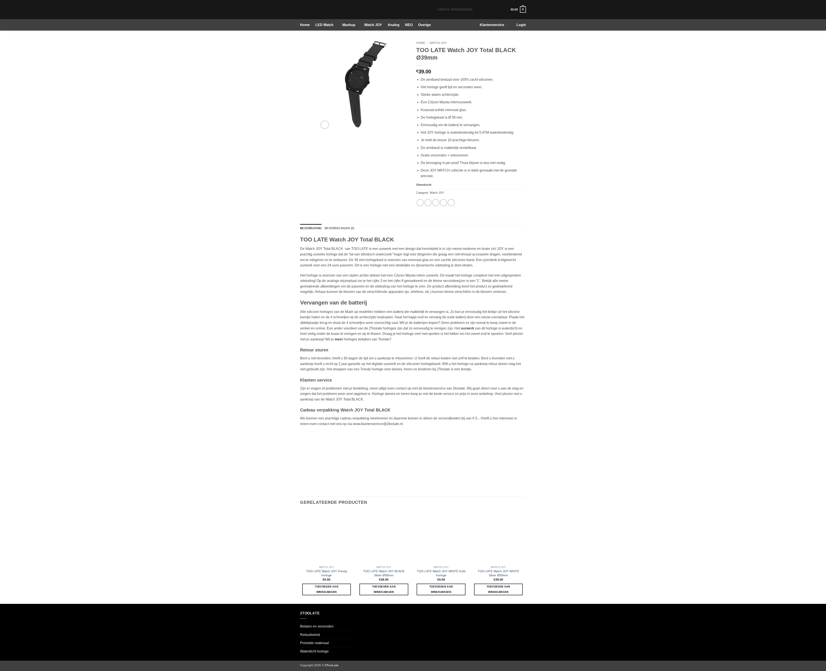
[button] (518, 10)
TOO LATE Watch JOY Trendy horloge (326, 573)
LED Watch (324, 25)
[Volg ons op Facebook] (485, 9)
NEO (409, 25)
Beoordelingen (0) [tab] (339, 228)
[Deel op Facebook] (420, 202)
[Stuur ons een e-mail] (496, 9)
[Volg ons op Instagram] (491, 9)
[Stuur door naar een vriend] (435, 202)
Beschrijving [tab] (311, 228)
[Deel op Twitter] (427, 202)
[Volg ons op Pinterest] (502, 9)
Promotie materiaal (314, 643)
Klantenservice (492, 25)
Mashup (348, 25)
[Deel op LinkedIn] (451, 202)
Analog (393, 25)
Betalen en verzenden (317, 626)
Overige (424, 25)
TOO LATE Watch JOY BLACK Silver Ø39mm (383, 573)
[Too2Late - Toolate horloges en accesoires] (325, 9)
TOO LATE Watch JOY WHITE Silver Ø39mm (498, 573)
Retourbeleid (310, 635)
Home (305, 25)
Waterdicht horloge (314, 651)
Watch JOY (373, 25)
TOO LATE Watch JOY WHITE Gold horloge (441, 573)
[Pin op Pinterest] (443, 202)
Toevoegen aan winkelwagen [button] (326, 589)
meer (339, 339)
